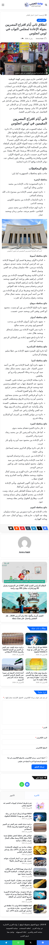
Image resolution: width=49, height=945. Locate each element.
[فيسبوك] (44, 528)
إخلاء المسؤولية (21, 932)
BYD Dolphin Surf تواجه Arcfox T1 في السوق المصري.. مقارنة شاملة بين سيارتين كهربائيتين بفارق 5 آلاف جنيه (18, 908)
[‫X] (38, 528)
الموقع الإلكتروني (41, 748)
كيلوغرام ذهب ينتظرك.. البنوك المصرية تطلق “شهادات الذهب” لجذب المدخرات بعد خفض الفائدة (18, 882)
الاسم (44, 727)
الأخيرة (36, 795)
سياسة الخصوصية (12, 928)
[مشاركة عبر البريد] (10, 528)
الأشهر (12, 795)
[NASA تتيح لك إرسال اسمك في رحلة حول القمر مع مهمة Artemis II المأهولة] (36, 639)
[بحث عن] (46, 5)
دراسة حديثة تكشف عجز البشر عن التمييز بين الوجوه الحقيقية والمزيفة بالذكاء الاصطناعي (13, 649)
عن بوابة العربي (37, 928)
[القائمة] (3, 5)
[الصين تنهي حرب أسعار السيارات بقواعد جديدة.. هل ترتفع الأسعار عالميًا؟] (40, 861)
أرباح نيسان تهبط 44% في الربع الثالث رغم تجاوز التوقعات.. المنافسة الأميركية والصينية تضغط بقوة (18, 871)
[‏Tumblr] (27, 528)
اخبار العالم (30, 15)
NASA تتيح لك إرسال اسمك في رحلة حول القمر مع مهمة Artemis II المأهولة (37, 649)
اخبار (36, 15)
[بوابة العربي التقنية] (33, 5)
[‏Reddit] (16, 528)
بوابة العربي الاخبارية (10, 925)
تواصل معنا (10, 932)
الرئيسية (42, 15)
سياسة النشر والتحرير (35, 932)
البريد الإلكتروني (41, 738)
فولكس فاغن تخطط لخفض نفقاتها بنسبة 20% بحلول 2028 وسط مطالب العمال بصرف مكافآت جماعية (18, 838)
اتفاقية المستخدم (25, 928)
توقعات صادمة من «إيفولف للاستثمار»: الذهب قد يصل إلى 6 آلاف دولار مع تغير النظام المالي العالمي (18, 849)
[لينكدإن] (33, 528)
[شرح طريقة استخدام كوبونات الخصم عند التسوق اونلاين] (40, 806)
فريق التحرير (24, 936)
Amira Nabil (39, 38)
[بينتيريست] (21, 528)
